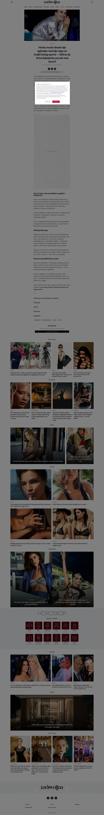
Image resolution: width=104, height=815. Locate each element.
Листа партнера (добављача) (41, 98)
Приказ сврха (48, 101)
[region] (52, 93)
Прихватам (56, 101)
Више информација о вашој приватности (57, 92)
